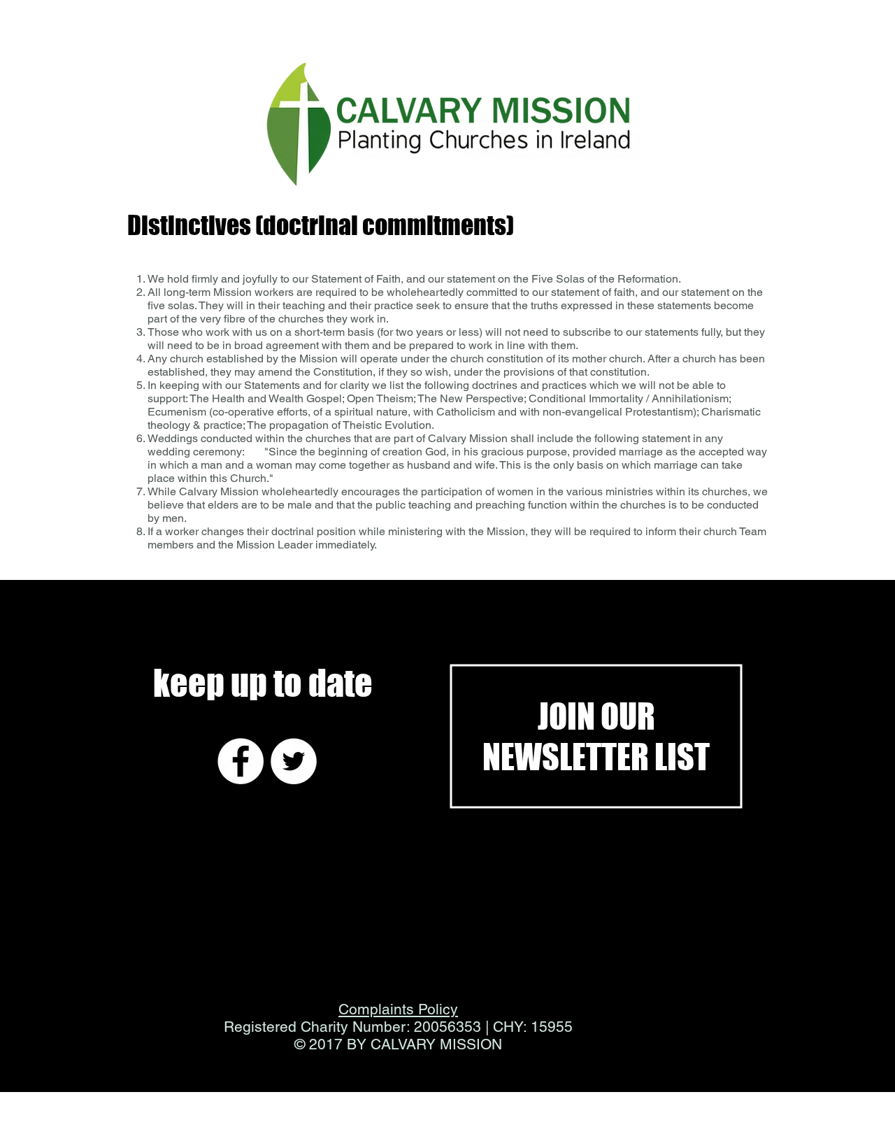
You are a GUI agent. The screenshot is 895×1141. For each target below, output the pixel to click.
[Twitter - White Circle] (294, 761)
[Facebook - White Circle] (240, 761)
